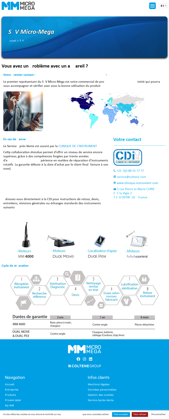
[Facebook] (78, 359)
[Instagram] (84, 359)
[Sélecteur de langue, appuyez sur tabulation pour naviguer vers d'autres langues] (163, 5)
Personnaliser (158, 414)
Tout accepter (121, 414)
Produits (10, 394)
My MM (9, 405)
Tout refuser (139, 414)
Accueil (12, 41)
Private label (13, 400)
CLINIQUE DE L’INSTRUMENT (78, 146)
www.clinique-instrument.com (137, 183)
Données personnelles (102, 389)
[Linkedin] (90, 359)
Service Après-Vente (101, 400)
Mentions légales (98, 384)
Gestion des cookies (101, 394)
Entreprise (11, 389)
